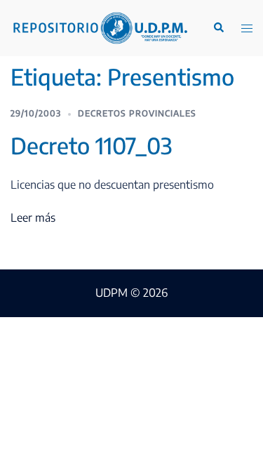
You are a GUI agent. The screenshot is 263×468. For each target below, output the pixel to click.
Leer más (33, 217)
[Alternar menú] (246, 28)
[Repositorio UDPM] (100, 27)
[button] (218, 28)
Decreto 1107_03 (92, 145)
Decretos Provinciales (137, 113)
